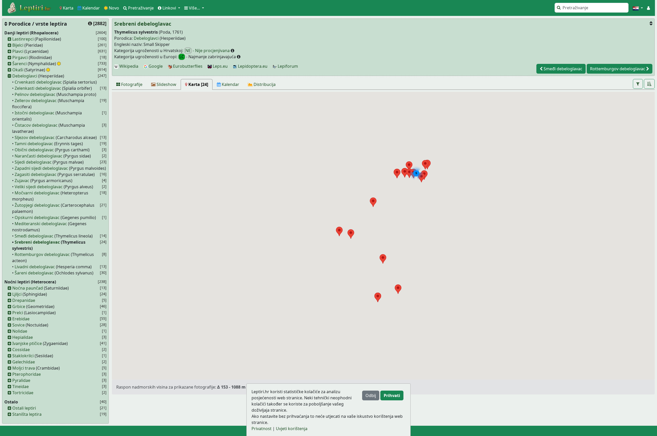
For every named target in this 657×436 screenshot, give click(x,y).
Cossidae (21, 349)
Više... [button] (194, 8)
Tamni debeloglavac (34, 143)
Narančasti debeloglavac (38, 156)
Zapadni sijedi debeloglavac (41, 168)
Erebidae (21, 319)
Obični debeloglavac (34, 150)
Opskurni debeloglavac (37, 217)
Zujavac (22, 180)
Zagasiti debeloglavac (35, 174)
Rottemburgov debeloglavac (42, 254)
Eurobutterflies (187, 66)
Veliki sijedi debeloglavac (39, 187)
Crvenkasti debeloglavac (38, 82)
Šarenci (19, 63)
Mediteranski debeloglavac (41, 223)
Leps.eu (220, 66)
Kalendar (90, 8)
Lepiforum (287, 66)
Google (155, 66)
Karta (67, 8)
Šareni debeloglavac (34, 273)
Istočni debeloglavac (34, 113)
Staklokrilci (23, 356)
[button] (638, 8)
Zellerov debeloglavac (36, 100)
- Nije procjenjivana (208, 50)
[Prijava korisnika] (648, 8)
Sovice (18, 325)
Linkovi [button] (169, 8)
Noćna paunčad (27, 288)
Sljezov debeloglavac (35, 137)
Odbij (370, 395)
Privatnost (262, 428)
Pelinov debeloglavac (35, 94)
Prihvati (392, 395)
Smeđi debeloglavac (34, 236)
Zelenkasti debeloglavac (38, 88)
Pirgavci (20, 57)
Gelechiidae (23, 362)
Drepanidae (23, 300)
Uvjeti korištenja (291, 428)
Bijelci (17, 45)
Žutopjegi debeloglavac (37, 205)
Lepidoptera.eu (252, 66)
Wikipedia (128, 66)
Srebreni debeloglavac (37, 242)
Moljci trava (23, 368)
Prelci (17, 312)
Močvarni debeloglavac (37, 193)
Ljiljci (17, 294)
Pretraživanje (140, 8)
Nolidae (19, 331)
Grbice (18, 306)
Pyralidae (21, 380)
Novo (113, 8)
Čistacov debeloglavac (36, 125)
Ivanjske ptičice (27, 343)
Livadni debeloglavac (35, 267)
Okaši (17, 70)
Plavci (17, 51)
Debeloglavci (24, 76)
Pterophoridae (26, 374)
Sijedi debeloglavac (33, 162)
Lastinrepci (23, 39)
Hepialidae (22, 337)
